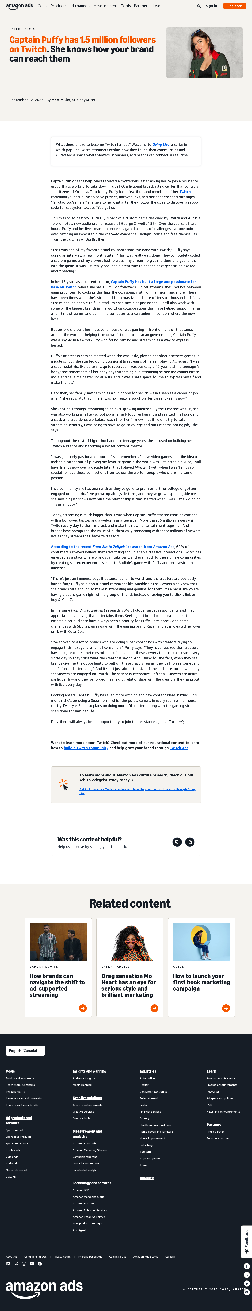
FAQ (209, 1104)
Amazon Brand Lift (84, 1143)
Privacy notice (62, 1256)
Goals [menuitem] (10, 1071)
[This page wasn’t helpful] (177, 842)
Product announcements (222, 1084)
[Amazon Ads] (16, 6)
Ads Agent (79, 1230)
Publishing (146, 1145)
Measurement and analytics (87, 1134)
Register (234, 6)
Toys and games (150, 1158)
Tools (126, 6)
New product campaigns (88, 1223)
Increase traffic (15, 1091)
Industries (148, 1071)
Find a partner (215, 1131)
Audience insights (84, 1078)
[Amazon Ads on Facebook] (39, 1264)
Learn (158, 6)
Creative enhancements (88, 1104)
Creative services (83, 1111)
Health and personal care (155, 1124)
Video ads (12, 1156)
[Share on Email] (247, 1292)
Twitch (185, 191)
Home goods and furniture (156, 1131)
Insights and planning (89, 1071)
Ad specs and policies (220, 1098)
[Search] (199, 6)
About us (11, 1256)
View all (11, 1176)
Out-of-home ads (17, 1170)
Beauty (144, 1084)
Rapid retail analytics (85, 1170)
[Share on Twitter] (247, 1275)
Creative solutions (87, 1097)
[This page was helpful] (190, 842)
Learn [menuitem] (211, 1071)
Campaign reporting (85, 1156)
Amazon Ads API (83, 1203)
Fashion (144, 1104)
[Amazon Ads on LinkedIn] (8, 1264)
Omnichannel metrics (86, 1163)
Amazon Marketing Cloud (88, 1196)
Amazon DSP (81, 1190)
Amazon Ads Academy (221, 1078)
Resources (213, 1091)
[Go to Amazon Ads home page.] (44, 1289)
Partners (141, 6)
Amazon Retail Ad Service (89, 1216)
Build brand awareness (20, 1078)
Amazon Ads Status (145, 1256)
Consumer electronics (153, 1091)
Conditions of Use (35, 1256)
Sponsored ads (15, 1130)
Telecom (145, 1151)
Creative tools (81, 1118)
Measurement (105, 6)
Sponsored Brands (17, 1143)
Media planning (82, 1084)
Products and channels (70, 6)
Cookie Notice (117, 1256)
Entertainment (149, 1098)
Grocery (144, 1118)
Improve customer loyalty (22, 1104)
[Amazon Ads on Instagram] (24, 1264)
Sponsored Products (18, 1136)
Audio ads (12, 1163)
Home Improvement (152, 1138)
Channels (147, 1178)
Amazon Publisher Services (90, 1210)
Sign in (211, 6)
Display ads (13, 1150)
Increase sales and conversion (24, 1098)
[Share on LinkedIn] (247, 1283)
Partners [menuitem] (214, 1124)
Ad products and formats (19, 1120)
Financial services (150, 1111)
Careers (170, 1256)
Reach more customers (20, 1084)
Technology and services (92, 1183)
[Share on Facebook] (247, 1266)
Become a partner (218, 1138)
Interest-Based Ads (90, 1256)
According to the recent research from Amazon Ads (112, 546)
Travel (144, 1165)
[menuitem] (25, 1150)
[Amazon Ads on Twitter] (16, 1264)
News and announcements (223, 1111)
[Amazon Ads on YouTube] (32, 1264)
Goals (42, 6)
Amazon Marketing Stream (90, 1150)
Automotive (147, 1078)
